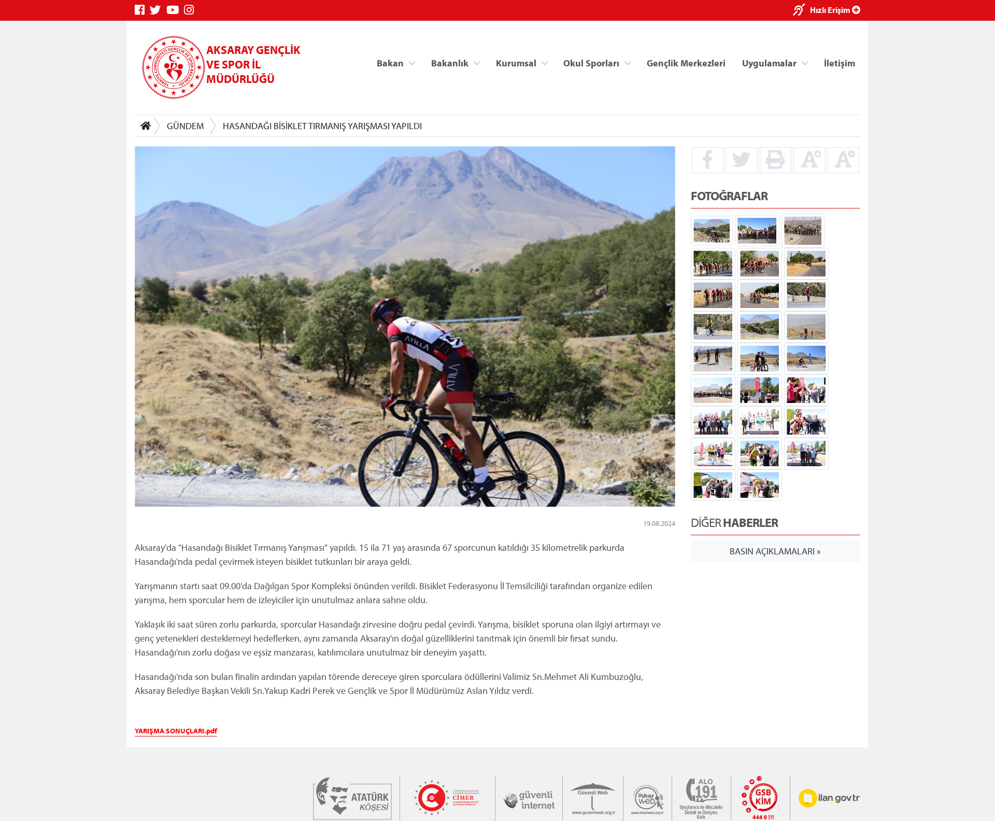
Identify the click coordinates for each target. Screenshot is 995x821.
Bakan (390, 62)
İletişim (839, 62)
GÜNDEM (185, 126)
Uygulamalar (769, 62)
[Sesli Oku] (801, 11)
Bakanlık (449, 62)
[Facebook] (142, 10)
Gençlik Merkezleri (686, 62)
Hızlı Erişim (831, 10)
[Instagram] (191, 10)
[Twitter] (158, 10)
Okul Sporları (591, 62)
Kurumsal (516, 62)
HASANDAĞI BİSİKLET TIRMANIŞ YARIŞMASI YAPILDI (322, 126)
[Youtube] (175, 10)
